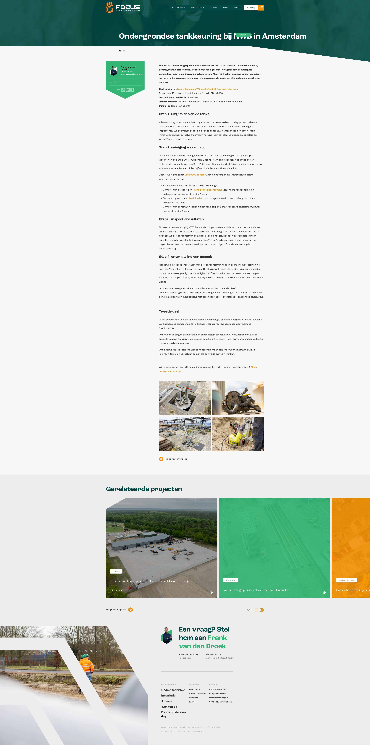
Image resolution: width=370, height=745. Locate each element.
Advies (225, 7)
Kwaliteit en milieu (197, 694)
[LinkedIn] (127, 90)
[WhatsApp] (123, 90)
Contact (237, 7)
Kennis (192, 702)
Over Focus (194, 690)
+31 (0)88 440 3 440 (218, 690)
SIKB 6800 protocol (195, 175)
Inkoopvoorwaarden (194, 727)
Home (124, 51)
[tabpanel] (161, 548)
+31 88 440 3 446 (127, 72)
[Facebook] (132, 90)
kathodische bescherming (207, 190)
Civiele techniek (197, 7)
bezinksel (194, 198)
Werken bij (250, 7)
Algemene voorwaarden (172, 727)
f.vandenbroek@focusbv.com (132, 74)
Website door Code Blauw (190, 731)
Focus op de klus (178, 7)
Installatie (213, 7)
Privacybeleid (214, 727)
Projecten (193, 698)
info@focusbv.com (217, 694)
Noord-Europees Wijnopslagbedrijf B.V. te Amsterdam (207, 89)
